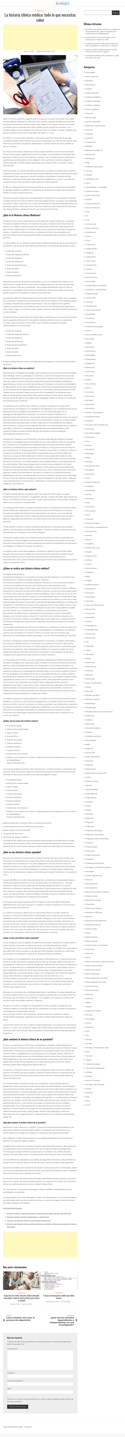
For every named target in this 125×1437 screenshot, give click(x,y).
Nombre (11, 1373)
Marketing (89, 663)
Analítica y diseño (92, 105)
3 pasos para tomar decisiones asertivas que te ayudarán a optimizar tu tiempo (101, 45)
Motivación (90, 724)
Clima (87, 240)
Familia (88, 495)
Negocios (89, 749)
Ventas (88, 1089)
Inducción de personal (94, 605)
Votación (89, 1093)
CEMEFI (88, 199)
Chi (86, 216)
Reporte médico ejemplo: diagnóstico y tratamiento (28, 1217)
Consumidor (90, 298)
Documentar (90, 384)
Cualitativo (89, 318)
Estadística (89, 449)
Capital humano (92, 191)
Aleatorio (89, 81)
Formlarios (89, 507)
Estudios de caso (92, 466)
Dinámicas (89, 372)
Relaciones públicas (93, 908)
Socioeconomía (91, 986)
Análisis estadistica (93, 97)
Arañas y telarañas (93, 122)
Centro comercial (92, 208)
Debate (88, 343)
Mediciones (90, 679)
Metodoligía (90, 703)
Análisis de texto (92, 93)
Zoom (87, 1105)
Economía (89, 392)
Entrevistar (89, 437)
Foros (87, 515)
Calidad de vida (91, 179)
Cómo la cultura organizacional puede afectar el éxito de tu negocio (101, 51)
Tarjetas (88, 1007)
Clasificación (90, 232)
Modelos (88, 720)
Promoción (90, 851)
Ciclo (87, 220)
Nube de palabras (92, 757)
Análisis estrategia (92, 101)
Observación (90, 769)
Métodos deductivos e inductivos (99, 712)
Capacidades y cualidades (96, 187)
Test (87, 1035)
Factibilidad (90, 490)
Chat (87, 212)
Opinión (88, 785)
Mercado (89, 691)
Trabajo (88, 1060)
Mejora (88, 687)
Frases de (89, 519)
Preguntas (89, 826)
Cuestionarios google (94, 327)
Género (88, 540)
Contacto (89, 302)
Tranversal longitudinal (94, 1068)
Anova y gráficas (92, 109)
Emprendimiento (92, 417)
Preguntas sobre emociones (97, 839)
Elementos (89, 408)
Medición (89, 675)
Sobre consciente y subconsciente (99, 962)
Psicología (89, 871)
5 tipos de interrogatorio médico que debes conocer (58, 1297)
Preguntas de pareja (93, 830)
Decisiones (89, 347)
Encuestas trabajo (92, 433)
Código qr (89, 253)
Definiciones (90, 351)
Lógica (88, 650)
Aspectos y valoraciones (95, 126)
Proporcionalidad (92, 855)
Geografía (89, 544)
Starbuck (89, 998)
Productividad (91, 847)
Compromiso (90, 273)
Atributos (89, 134)
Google (88, 552)
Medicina (40, 10)
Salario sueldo (91, 929)
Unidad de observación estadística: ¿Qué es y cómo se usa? (102, 57)
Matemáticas (90, 667)
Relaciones (89, 904)
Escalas (88, 445)
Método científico (92, 695)
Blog (87, 163)
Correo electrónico (15, 1381)
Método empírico (92, 699)
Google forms (91, 556)
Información (90, 609)
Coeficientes (90, 257)
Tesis (87, 1031)
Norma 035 (90, 753)
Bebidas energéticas (93, 150)
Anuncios (89, 113)
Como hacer (90, 261)
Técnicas (89, 1015)
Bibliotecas (90, 159)
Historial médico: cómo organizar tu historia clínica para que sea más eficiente (39, 1213)
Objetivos (89, 765)
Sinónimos (89, 949)
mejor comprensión (93, 683)
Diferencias (90, 367)
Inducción (89, 601)
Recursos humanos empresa (97, 892)
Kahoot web (90, 638)
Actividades (90, 72)
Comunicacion (91, 277)
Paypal (88, 810)
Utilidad (88, 1072)
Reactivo (89, 880)
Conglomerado (91, 294)
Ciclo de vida (90, 224)
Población (89, 818)
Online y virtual (91, 781)
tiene (87, 1052)
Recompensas (91, 888)
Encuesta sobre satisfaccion (96, 425)
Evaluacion (90, 474)
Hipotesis (89, 572)
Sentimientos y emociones (96, 945)
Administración (91, 77)
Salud (87, 933)
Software (89, 994)
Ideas (87, 576)
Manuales (89, 654)
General (88, 535)
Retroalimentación (93, 925)
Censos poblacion (92, 204)
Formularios (90, 511)
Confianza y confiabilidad (95, 290)
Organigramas (91, 794)
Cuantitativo (90, 322)
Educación (89, 396)
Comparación (91, 265)
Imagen (88, 581)
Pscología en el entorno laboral (98, 867)
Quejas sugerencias (93, 876)
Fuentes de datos (92, 523)
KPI (86, 642)
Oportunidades (91, 790)
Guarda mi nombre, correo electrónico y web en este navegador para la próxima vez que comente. (40, 1400)
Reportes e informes (93, 912)
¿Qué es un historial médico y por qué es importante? (29, 1221)
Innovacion (90, 613)
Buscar (116, 13)
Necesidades (90, 740)
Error (87, 441)
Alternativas (90, 85)
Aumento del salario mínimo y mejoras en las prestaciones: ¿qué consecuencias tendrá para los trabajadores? (102, 31)
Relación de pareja (93, 900)
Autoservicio (90, 142)
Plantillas (89, 814)
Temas (88, 1023)
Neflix (87, 744)
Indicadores (90, 597)
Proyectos (89, 859)
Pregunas (89, 822)
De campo (89, 339)
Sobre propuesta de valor (95, 982)
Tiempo (88, 1039)
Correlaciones (91, 306)
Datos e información (93, 335)
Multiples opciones (93, 736)
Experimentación (92, 482)
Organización (90, 798)
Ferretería (89, 499)
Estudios (89, 462)
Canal (87, 183)
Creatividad (90, 314)
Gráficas (88, 560)
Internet (88, 622)
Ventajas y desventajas (94, 1085)
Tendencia (89, 1027)
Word (87, 1101)
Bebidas (88, 146)
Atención (89, 130)
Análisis (88, 89)
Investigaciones (91, 630)
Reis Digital (28, 1304)
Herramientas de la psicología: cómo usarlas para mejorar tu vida (100, 38)
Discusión (89, 376)
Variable (88, 1076)
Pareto (88, 806)
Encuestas (89, 429)
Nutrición (89, 761)
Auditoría (89, 138)
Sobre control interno (94, 966)
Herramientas (91, 568)
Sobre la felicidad (92, 974)
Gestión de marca (92, 548)
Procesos (89, 843)
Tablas (88, 1003)
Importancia (90, 589)
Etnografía (89, 470)
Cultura (88, 331)
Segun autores (91, 941)
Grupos (88, 564)
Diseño (88, 380)
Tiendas (88, 1044)
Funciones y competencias (96, 527)
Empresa (89, 421)
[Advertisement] (40, 37)
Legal (20, 1427)
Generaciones (91, 531)
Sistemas (89, 953)
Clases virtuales (91, 228)
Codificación (90, 245)
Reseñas (88, 917)
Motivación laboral (93, 728)
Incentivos (89, 593)
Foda (87, 503)
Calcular (88, 171)
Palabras (89, 802)
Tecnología (89, 1019)
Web (9, 1389)
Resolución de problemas (95, 921)
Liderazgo (89, 646)
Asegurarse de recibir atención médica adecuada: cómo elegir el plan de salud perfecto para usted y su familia (22, 1298)
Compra (88, 269)
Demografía (90, 355)
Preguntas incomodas (94, 835)
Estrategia (89, 454)
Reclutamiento (91, 884)
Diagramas (90, 363)
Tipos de (88, 1056)
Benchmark (90, 154)
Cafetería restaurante (94, 167)
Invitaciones (90, 634)
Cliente (88, 236)
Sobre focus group (92, 970)
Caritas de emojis (92, 195)
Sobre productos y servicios (96, 978)
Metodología (90, 708)
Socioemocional (92, 990)
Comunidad (90, 281)
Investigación (90, 626)
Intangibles (90, 617)
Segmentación (91, 937)
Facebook (89, 486)
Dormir (88, 388)
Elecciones (89, 404)
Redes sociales (91, 896)
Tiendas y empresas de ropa (97, 1048)
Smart (88, 958)
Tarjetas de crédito (93, 1011)
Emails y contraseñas (94, 413)
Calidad (88, 175)
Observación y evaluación (96, 773)
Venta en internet (92, 1080)
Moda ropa (89, 716)
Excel (87, 478)
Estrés (88, 458)
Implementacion (92, 585)
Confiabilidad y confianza (95, 286)
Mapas (88, 658)
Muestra (88, 732)
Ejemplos (89, 400)
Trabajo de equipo (92, 1064)
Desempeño (90, 359)
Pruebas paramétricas (94, 863)
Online (88, 777)
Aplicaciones (90, 118)
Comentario (12, 1349)
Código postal (91, 249)
